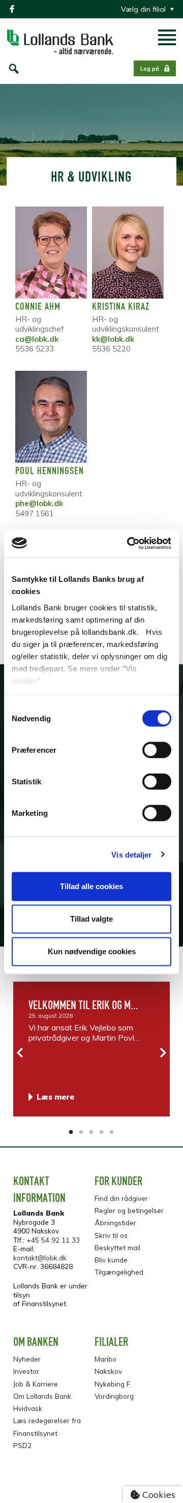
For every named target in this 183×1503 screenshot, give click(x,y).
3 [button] (91, 1132)
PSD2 (22, 1445)
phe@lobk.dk (39, 503)
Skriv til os (111, 1235)
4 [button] (102, 1132)
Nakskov (108, 1371)
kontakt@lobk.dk (40, 1257)
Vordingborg (114, 1396)
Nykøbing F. (113, 1383)
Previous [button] (20, 1053)
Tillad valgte (91, 919)
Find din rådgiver (121, 1198)
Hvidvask (27, 1408)
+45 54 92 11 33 (53, 1239)
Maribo (105, 1358)
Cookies (157, 1494)
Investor (26, 1371)
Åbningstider (115, 1222)
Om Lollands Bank (42, 1396)
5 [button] (112, 1132)
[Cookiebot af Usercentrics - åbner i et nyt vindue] (129, 543)
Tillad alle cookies (91, 886)
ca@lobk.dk (36, 339)
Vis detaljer (131, 854)
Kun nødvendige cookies (92, 951)
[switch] (156, 750)
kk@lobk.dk (113, 339)
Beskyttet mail (117, 1247)
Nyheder (27, 1358)
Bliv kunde (111, 1259)
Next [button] (163, 1053)
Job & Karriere (35, 1383)
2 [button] (81, 1132)
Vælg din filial (143, 9)
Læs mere (55, 1097)
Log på (149, 68)
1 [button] (71, 1132)
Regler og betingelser (129, 1210)
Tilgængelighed (119, 1272)
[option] (91, 1049)
